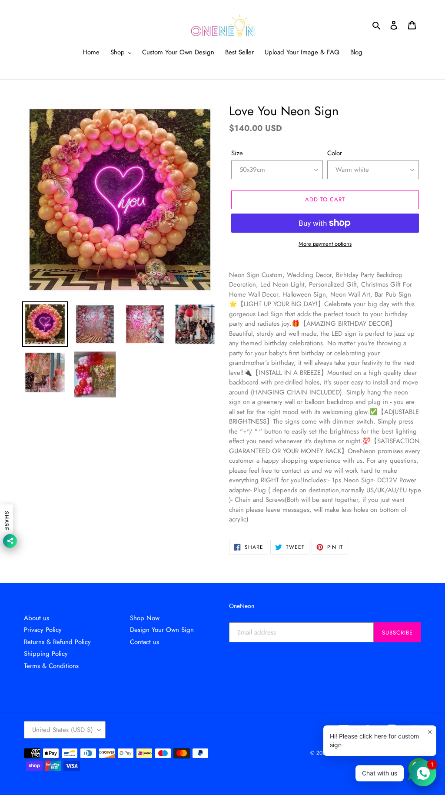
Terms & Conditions (51, 666)
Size (237, 153)
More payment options (325, 244)
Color (334, 153)
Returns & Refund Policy (57, 642)
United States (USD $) (62, 730)
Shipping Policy (46, 653)
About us (36, 618)
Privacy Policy (43, 630)
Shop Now (144, 618)
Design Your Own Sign (162, 630)
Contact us (144, 642)
